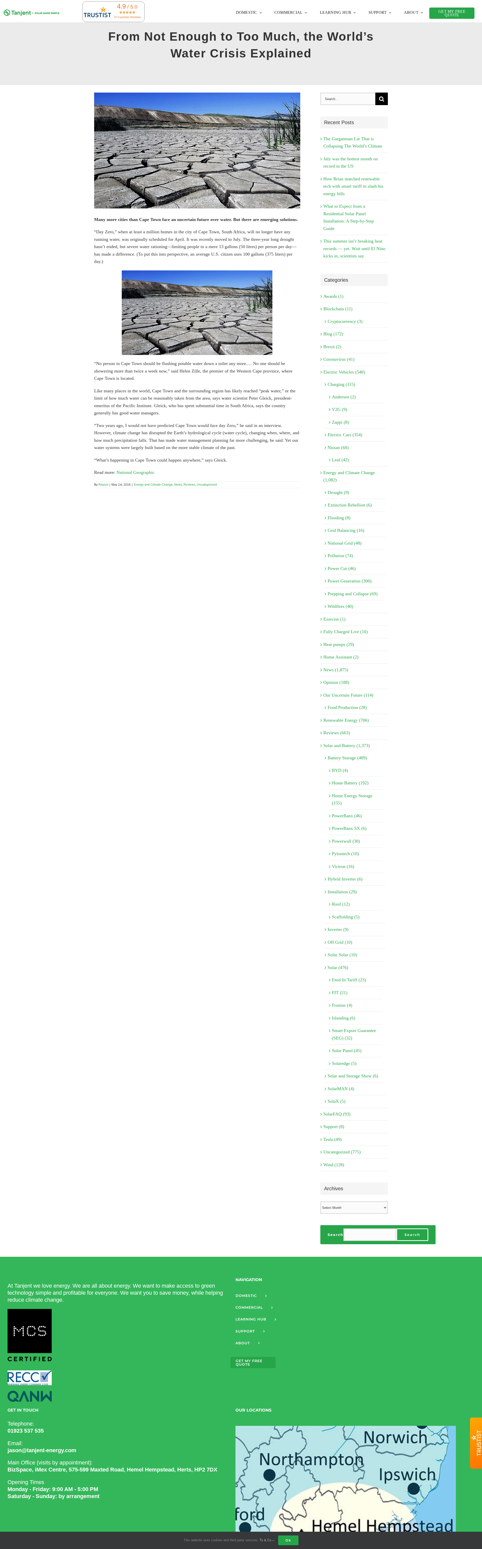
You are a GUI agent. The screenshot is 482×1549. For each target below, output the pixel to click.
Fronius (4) (342, 1005)
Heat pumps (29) (338, 644)
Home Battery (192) (350, 782)
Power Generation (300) (350, 580)
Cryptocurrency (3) (345, 321)
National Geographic (135, 472)
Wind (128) (333, 1164)
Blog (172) (333, 333)
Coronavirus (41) (338, 359)
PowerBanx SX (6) (349, 828)
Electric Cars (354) (345, 434)
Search (335, 1234)
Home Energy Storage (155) (352, 799)
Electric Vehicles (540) (344, 372)
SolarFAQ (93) (336, 1114)
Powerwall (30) (346, 841)
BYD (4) (340, 770)
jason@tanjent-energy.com (42, 1450)
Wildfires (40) (340, 606)
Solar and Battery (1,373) (346, 745)
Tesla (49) (332, 1139)
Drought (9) (338, 492)
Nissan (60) (338, 447)
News (178, 484)
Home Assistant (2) (340, 656)
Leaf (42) (340, 459)
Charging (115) (341, 384)
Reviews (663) (336, 732)
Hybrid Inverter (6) (345, 878)
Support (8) (333, 1126)
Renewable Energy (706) (346, 720)
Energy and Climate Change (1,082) (349, 476)
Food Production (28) (347, 707)
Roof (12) (341, 904)
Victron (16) (343, 866)
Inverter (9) (338, 929)
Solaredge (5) (344, 1063)
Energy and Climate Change (153, 484)
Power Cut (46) (342, 568)
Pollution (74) (340, 555)
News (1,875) (335, 669)
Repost (103, 484)
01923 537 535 (26, 1431)
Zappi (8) (340, 422)
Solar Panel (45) (347, 1050)
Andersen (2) (344, 396)
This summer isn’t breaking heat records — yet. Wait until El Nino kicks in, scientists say (354, 248)
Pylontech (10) (345, 853)
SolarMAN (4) (341, 1088)
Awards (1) (333, 296)
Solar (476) (338, 967)
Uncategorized (207, 484)
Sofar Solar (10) (342, 954)
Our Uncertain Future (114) (348, 695)
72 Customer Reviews (127, 17)
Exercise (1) (334, 619)
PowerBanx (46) (347, 815)
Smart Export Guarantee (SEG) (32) (354, 1034)
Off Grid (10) (340, 942)
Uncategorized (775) (342, 1151)
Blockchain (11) (337, 308)
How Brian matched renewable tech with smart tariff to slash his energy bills (353, 186)
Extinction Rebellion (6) (350, 504)
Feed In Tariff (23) (349, 979)
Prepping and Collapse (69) (353, 593)
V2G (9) (339, 409)
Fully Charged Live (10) (345, 631)
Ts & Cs (266, 1540)
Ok (288, 1540)
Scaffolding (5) (345, 916)
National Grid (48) (345, 543)
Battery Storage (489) (347, 757)
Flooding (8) (339, 517)
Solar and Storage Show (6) (353, 1075)
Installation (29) (342, 891)
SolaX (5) (336, 1101)
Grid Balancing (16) (346, 530)
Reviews (189, 484)
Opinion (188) (336, 682)
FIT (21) (339, 992)
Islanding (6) (343, 1017)
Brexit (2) (332, 346)
